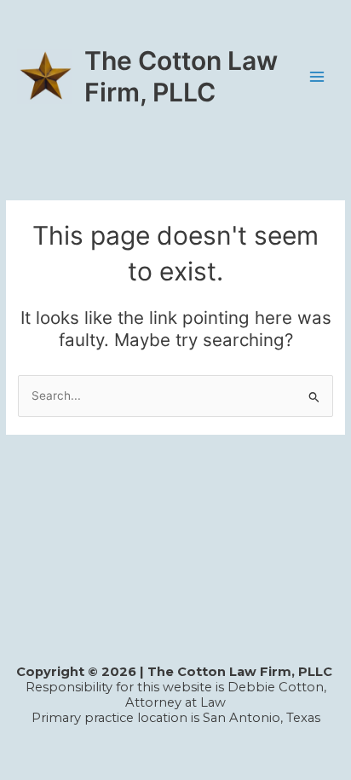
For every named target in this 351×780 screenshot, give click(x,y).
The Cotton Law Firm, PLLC (181, 76)
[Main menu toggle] (317, 76)
